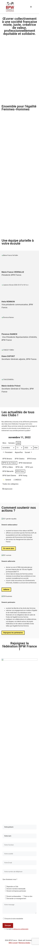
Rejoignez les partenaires (13, 633)
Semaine (11, 443)
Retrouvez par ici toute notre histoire (17, 171)
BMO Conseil (13, 943)
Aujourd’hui (19, 452)
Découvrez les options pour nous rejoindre (16, 229)
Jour (18, 443)
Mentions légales (24, 943)
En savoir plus (8, 548)
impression (7, 489)
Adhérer (6, 590)
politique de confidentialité (20, 929)
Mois (4, 443)
